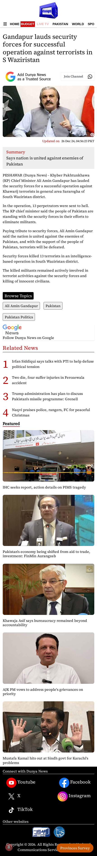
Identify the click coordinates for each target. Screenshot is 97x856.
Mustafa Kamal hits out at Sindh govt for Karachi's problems (45, 760)
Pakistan (60, 24)
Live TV (43, 24)
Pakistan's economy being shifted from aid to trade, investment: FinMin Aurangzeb (46, 553)
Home (14, 24)
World (78, 24)
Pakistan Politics (19, 317)
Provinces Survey (75, 847)
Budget (27, 24)
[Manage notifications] (8, 847)
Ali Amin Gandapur (21, 305)
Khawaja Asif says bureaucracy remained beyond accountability (45, 622)
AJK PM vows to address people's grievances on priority (43, 691)
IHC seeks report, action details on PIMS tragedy (44, 487)
